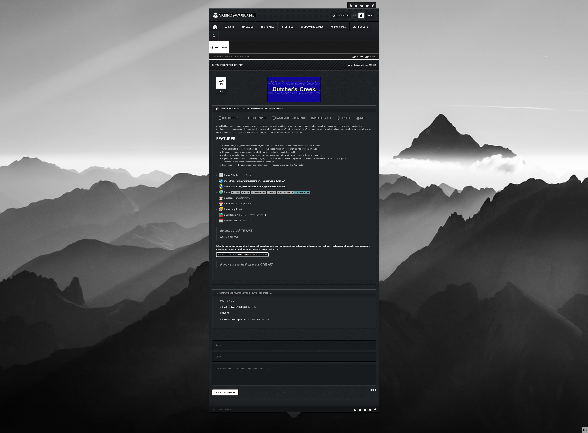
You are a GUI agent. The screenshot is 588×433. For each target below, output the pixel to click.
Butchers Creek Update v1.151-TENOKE (240, 320)
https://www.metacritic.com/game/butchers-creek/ (261, 186)
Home (349, 65)
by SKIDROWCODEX (229, 109)
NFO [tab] (363, 118)
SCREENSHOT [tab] (323, 118)
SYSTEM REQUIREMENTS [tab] (291, 118)
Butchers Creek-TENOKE (233, 307)
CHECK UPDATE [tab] (256, 118)
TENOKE (243, 109)
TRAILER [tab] (345, 118)
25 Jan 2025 (266, 109)
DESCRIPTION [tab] (230, 118)
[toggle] (584, 429)
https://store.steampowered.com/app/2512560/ (261, 181)
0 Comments (254, 109)
